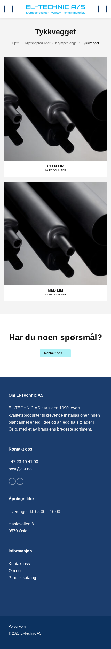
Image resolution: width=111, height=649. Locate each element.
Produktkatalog (22, 578)
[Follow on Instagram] (20, 481)
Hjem (16, 43)
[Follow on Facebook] (12, 481)
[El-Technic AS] (55, 9)
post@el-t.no (20, 469)
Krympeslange (66, 43)
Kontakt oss (19, 564)
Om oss (15, 571)
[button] (8, 9)
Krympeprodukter (37, 43)
